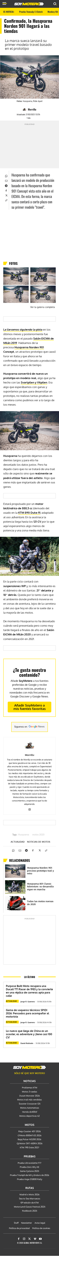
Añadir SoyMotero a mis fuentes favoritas (29, 707)
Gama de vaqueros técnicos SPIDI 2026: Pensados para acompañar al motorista (27, 1013)
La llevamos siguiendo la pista (22, 329)
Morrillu (32, 109)
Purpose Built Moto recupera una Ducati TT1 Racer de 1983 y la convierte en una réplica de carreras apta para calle (29, 990)
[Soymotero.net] (29, 1067)
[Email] (6, 180)
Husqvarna (23, 835)
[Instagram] (29, 809)
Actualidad (18, 842)
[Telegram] (6, 185)
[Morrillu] (24, 109)
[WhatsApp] (6, 175)
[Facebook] (6, 190)
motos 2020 (38, 835)
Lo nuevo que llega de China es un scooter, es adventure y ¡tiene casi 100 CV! (29, 1034)
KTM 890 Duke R (29, 512)
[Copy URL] (6, 200)
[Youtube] (40, 1239)
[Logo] (29, 3)
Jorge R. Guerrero (27, 1001)
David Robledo (26, 1043)
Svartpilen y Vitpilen (34, 382)
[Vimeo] (35, 1239)
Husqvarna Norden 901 (29, 347)
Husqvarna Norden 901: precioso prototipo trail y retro (40, 870)
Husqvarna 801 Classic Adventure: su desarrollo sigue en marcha (40, 886)
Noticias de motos (38, 842)
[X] (6, 195)
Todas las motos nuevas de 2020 (40, 903)
